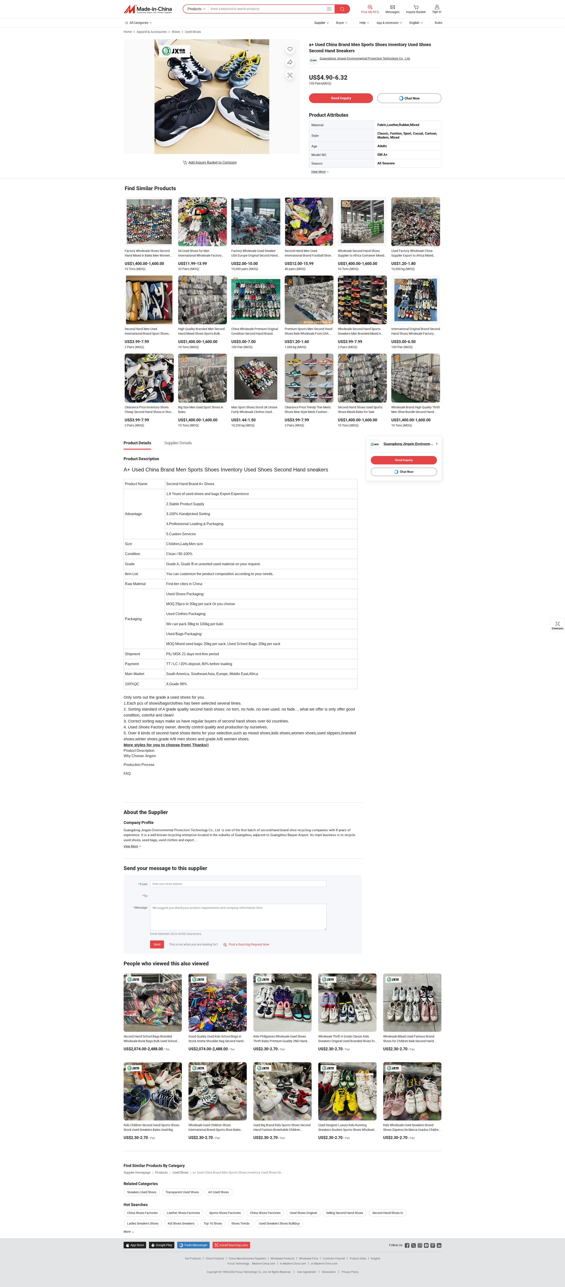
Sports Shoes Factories (225, 1213)
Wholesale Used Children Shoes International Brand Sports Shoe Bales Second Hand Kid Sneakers (214, 1129)
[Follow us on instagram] (420, 1245)
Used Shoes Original (303, 1213)
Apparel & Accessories (152, 32)
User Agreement (306, 1272)
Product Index (358, 1258)
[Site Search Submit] (342, 8)
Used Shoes (193, 32)
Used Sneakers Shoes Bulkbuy (279, 1223)
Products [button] (195, 8)
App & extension (388, 23)
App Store (135, 1245)
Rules (438, 23)
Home (128, 32)
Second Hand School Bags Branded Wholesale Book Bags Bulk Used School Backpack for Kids (150, 1041)
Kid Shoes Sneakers (181, 1223)
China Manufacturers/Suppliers (247, 1258)
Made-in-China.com (263, 1263)
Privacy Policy (350, 1272)
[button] (329, 9)
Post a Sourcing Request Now (246, 944)
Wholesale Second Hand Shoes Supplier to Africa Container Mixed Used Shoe (361, 253)
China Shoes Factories (142, 1213)
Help (363, 23)
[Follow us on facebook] (407, 1245)
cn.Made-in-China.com (324, 1263)
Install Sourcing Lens (233, 1245)
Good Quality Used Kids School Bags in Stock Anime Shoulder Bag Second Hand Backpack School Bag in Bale (215, 1041)
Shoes (176, 32)
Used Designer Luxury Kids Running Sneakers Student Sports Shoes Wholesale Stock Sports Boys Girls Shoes (347, 1129)
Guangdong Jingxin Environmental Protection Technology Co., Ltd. (365, 58)
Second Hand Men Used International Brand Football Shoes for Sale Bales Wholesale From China (308, 253)
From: (144, 884)
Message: (141, 907)
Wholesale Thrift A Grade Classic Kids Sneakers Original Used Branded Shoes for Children (347, 1041)
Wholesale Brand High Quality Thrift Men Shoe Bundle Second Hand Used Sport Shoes (415, 410)
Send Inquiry (341, 98)
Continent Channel (334, 1258)
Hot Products (193, 1258)
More (127, 1231)
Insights (375, 1258)
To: (146, 896)
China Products (214, 1258)
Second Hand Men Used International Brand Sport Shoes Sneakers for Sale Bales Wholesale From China (148, 331)
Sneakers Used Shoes (141, 1192)
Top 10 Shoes (213, 1223)
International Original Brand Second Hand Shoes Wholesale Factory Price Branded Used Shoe (415, 331)
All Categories (139, 23)
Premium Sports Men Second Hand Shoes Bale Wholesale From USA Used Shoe (308, 331)
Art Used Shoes (218, 1192)
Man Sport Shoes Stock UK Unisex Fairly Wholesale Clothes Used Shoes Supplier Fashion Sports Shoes (254, 410)
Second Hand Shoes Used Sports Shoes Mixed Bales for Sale (360, 409)
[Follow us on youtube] (426, 1245)
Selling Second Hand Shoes (344, 1213)
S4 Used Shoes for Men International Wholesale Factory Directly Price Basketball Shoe (200, 253)
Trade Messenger (193, 1245)
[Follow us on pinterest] (432, 1245)
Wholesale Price (308, 1258)
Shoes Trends (240, 1223)
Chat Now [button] (412, 98)
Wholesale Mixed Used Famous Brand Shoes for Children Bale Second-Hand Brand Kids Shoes (408, 1041)
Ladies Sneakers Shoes (142, 1223)
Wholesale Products (282, 1258)
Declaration (329, 1272)
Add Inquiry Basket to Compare (212, 162)
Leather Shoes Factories (183, 1213)
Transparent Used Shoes (182, 1192)
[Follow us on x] (413, 1245)
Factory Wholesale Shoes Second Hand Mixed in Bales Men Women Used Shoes (147, 253)
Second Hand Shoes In (387, 1213)
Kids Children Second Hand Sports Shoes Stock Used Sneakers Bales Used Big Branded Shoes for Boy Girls (151, 1129)
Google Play (161, 1245)
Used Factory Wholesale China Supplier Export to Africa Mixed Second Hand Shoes (412, 253)
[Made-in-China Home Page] (148, 9)
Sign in (436, 11)
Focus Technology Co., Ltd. (251, 1272)
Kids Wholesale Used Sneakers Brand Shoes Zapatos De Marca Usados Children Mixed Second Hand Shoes (411, 1129)
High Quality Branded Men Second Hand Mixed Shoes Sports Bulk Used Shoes (201, 331)
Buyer (340, 23)
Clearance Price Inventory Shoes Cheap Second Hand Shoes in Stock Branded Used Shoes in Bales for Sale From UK (149, 410)
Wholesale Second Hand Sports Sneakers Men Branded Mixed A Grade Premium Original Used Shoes (359, 331)
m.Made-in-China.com (293, 1263)
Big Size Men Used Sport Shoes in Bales (200, 409)
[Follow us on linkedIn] (439, 1245)
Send (157, 944)
